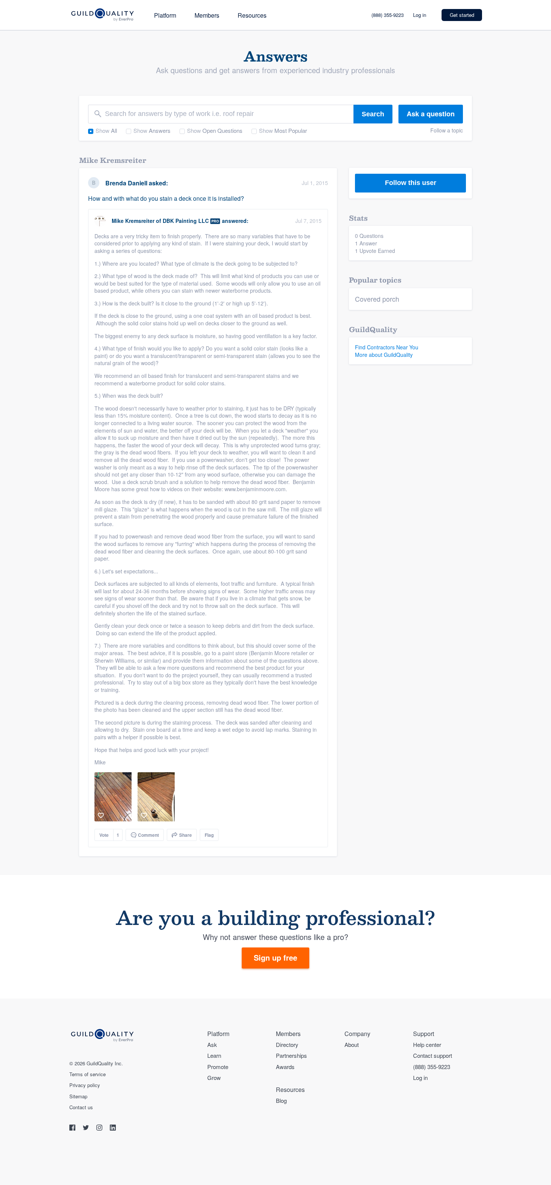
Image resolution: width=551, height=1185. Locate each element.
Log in (419, 14)
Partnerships (291, 1055)
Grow (214, 1077)
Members (207, 15)
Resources (252, 15)
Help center (427, 1044)
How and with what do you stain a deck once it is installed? (166, 198)
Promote (217, 1067)
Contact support (432, 1055)
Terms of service (87, 1074)
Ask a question (431, 114)
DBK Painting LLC (186, 220)
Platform (165, 15)
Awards (285, 1067)
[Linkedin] (113, 1128)
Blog (281, 1100)
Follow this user (410, 182)
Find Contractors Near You (386, 347)
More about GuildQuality (384, 354)
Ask (212, 1044)
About (351, 1044)
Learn (214, 1055)
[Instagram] (100, 1128)
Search (373, 114)
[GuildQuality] (102, 15)
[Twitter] (86, 1128)
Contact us (81, 1107)
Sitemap (78, 1096)
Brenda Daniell (126, 183)
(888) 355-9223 (387, 14)
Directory (287, 1044)
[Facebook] (73, 1128)
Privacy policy (84, 1085)
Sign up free (275, 957)
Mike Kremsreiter (133, 220)
